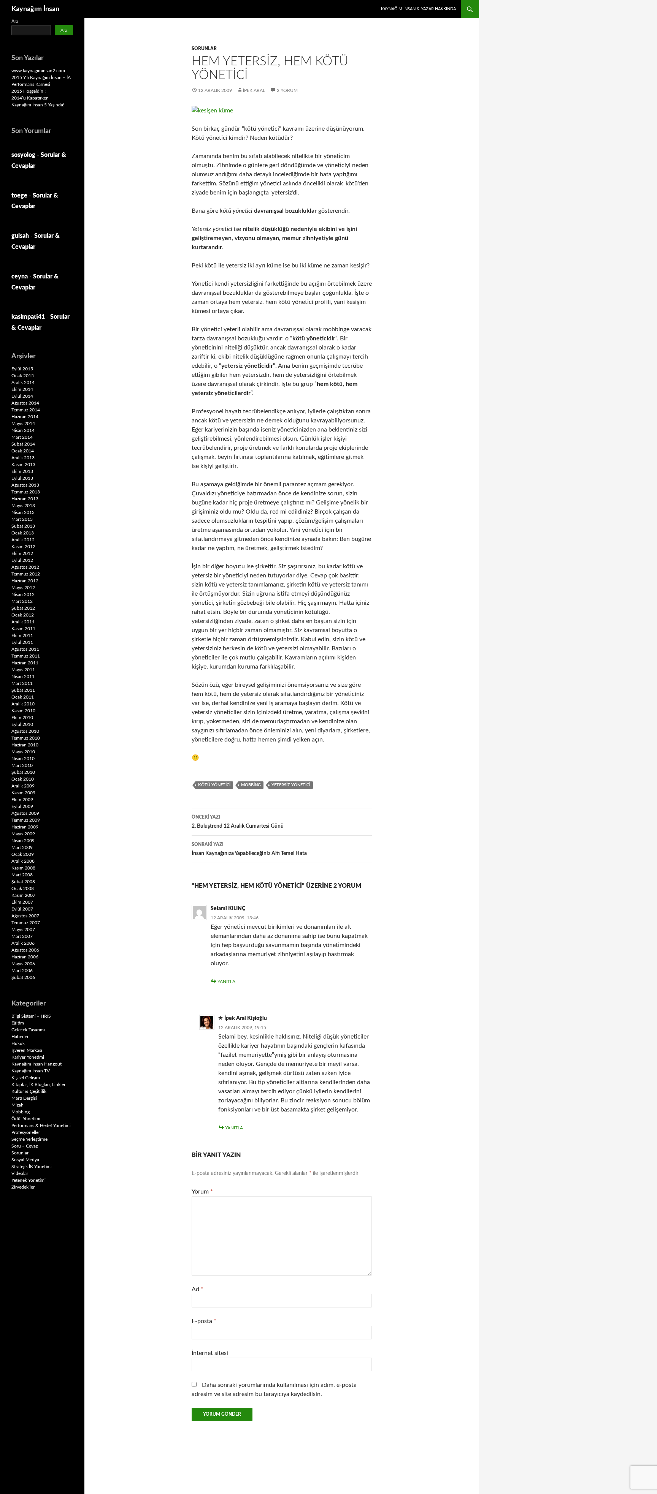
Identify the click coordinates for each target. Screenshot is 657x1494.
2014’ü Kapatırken (30, 98)
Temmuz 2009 (25, 820)
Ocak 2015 (22, 375)
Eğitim (17, 1023)
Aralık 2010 (23, 704)
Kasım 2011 (23, 628)
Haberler (20, 1036)
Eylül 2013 (22, 478)
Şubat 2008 (23, 881)
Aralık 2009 (23, 786)
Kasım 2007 (23, 895)
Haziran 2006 (24, 957)
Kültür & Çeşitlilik (28, 1091)
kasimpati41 (28, 317)
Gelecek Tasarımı (28, 1030)
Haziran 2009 (24, 827)
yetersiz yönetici (290, 785)
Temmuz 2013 (25, 492)
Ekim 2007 (22, 902)
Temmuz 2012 (25, 574)
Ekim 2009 (22, 799)
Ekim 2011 (22, 635)
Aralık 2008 (23, 861)
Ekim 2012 (22, 553)
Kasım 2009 (23, 792)
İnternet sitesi (210, 1353)
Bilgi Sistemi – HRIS (31, 1016)
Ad (197, 1289)
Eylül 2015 (22, 369)
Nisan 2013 (23, 512)
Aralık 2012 (23, 540)
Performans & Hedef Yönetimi (41, 1125)
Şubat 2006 (23, 977)
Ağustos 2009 (25, 813)
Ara (14, 21)
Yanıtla (226, 981)
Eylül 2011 (22, 642)
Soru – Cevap (24, 1146)
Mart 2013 (22, 519)
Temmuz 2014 (25, 410)
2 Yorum (287, 90)
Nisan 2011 (23, 676)
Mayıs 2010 (23, 751)
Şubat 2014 (23, 444)
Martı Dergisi (24, 1098)
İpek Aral (254, 90)
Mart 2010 (22, 765)
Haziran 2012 (24, 581)
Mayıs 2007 (23, 929)
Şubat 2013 (23, 526)
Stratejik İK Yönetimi (31, 1166)
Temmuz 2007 (25, 922)
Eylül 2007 (22, 909)
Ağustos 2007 (25, 916)
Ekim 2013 (22, 471)
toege (19, 196)
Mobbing (251, 785)
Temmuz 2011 (25, 656)
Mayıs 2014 (23, 423)
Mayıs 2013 (23, 505)
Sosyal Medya (25, 1159)
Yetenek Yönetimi (28, 1180)
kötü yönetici (214, 785)
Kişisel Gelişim (25, 1077)
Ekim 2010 (22, 717)
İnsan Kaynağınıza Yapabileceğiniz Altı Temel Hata (249, 849)
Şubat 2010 (23, 772)
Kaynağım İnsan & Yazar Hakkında (418, 9)
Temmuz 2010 (25, 738)
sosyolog (23, 155)
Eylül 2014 (22, 396)
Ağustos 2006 (25, 950)
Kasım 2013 (23, 464)
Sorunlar (204, 48)
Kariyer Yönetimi (27, 1057)
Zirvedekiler (23, 1187)
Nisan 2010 (23, 758)
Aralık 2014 (23, 382)
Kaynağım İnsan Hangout (36, 1064)
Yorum (202, 1192)
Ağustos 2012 (25, 567)
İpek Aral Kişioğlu (245, 1018)
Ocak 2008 (22, 888)
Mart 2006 (22, 970)
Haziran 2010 (24, 745)
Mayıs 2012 (23, 587)
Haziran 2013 (24, 498)
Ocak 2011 (22, 697)
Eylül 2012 (22, 560)
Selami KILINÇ (228, 908)
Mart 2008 (22, 875)
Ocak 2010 (22, 779)
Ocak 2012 (22, 615)
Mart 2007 (22, 936)
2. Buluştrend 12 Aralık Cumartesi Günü (238, 822)
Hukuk (18, 1043)
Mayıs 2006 (23, 963)
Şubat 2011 (23, 690)
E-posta (204, 1321)
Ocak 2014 (22, 451)
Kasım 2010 (23, 710)
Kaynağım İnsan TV (30, 1071)
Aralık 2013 (23, 457)
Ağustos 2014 (25, 403)
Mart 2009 (22, 847)
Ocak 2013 (22, 533)
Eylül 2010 (22, 724)
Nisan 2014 (23, 430)
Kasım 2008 (23, 868)
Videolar (19, 1173)
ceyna (19, 277)
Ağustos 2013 (25, 485)
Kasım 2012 (23, 546)
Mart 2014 (22, 437)
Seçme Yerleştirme (29, 1139)
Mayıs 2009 (23, 834)
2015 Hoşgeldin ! (28, 91)
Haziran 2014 (24, 416)
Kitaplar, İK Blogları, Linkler (38, 1084)
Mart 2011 (22, 683)
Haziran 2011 (24, 663)
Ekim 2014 (22, 389)
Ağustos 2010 (25, 731)
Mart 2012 (22, 601)
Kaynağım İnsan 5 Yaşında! (37, 105)
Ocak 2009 (22, 854)
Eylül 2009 (22, 806)
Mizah (17, 1105)
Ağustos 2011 (25, 649)
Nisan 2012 (23, 594)
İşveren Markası (26, 1050)
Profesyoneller (25, 1132)
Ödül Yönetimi (25, 1118)
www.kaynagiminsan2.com (38, 70)
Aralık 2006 (23, 943)
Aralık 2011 (23, 622)
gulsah (20, 236)
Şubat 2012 (23, 608)
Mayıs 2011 (23, 669)
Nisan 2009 (23, 840)
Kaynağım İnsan (35, 9)
